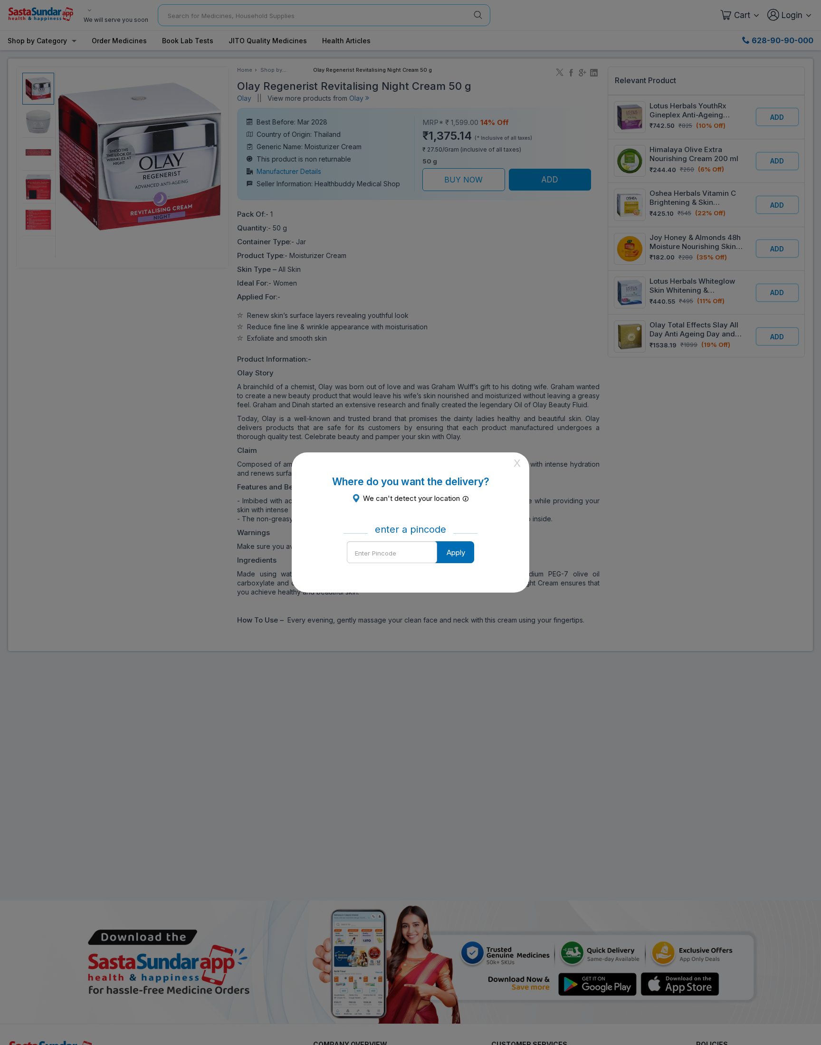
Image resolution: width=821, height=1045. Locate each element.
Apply (456, 552)
